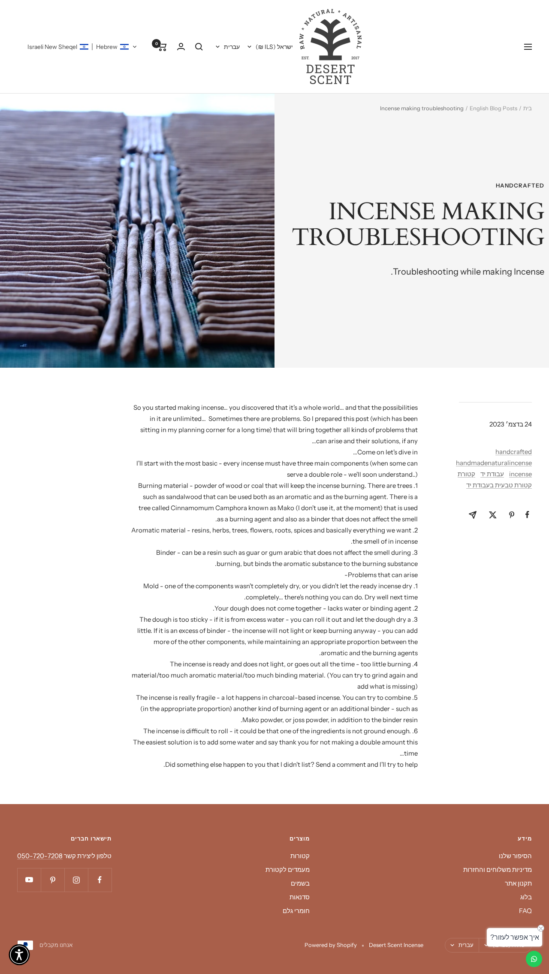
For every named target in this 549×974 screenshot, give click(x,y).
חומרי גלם (296, 911)
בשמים (300, 883)
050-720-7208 (40, 856)
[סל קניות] (162, 46)
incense (520, 474)
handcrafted (520, 185)
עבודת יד (492, 474)
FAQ (525, 911)
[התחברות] (181, 46)
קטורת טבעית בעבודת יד (499, 485)
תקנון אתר (518, 883)
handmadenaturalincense (494, 463)
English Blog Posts (493, 108)
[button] (82, 47)
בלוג (526, 897)
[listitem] (527, 514)
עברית (232, 47)
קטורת (466, 474)
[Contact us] (534, 959)
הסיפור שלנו (515, 856)
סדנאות (300, 897)
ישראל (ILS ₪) (274, 47)
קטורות (300, 856)
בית (527, 108)
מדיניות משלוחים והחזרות (497, 869)
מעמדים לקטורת (287, 869)
